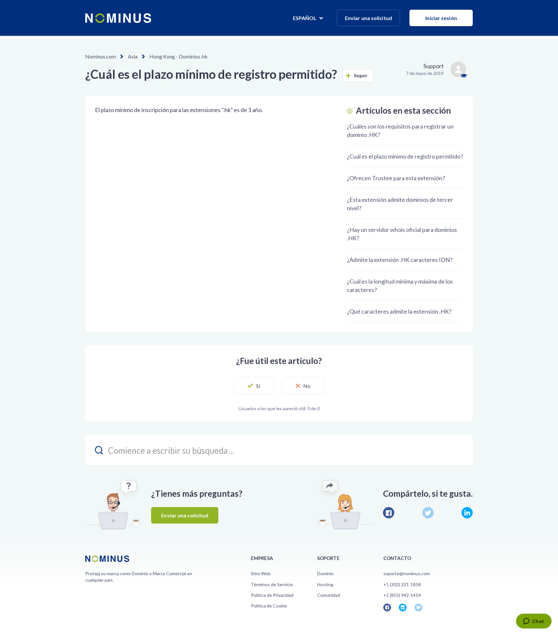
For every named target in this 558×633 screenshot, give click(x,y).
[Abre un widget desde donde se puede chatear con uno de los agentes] (534, 622)
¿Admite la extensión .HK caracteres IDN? (399, 259)
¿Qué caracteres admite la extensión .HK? (399, 311)
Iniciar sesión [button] (441, 18)
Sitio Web (261, 573)
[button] (254, 385)
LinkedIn (467, 512)
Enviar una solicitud (368, 18)
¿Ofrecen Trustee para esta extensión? (396, 178)
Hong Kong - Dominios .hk (179, 56)
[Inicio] (118, 18)
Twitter (428, 512)
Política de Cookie (269, 605)
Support (433, 65)
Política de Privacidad (272, 595)
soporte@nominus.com (406, 573)
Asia (133, 56)
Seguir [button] (361, 75)
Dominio (325, 573)
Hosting (325, 584)
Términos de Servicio (272, 584)
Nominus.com (100, 56)
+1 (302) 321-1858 (402, 584)
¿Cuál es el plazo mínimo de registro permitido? (405, 156)
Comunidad (328, 595)
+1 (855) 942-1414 (402, 595)
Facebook (388, 512)
